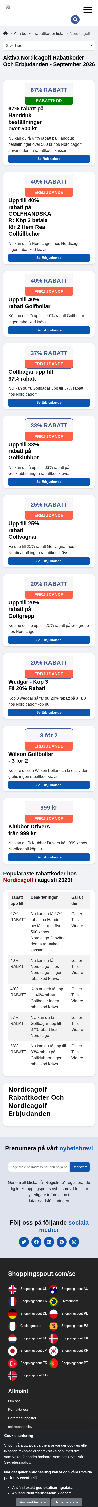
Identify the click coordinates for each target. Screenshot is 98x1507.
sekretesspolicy (20, 1427)
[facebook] (36, 1242)
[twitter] (24, 1242)
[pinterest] (62, 1242)
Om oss (14, 1401)
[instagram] (74, 1242)
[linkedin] (49, 1242)
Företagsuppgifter (22, 1418)
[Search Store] (75, 19)
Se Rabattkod (49, 159)
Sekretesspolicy (17, 1462)
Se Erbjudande (49, 258)
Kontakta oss (18, 1409)
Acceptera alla (67, 1502)
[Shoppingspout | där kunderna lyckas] (41, 8)
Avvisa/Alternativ (33, 1502)
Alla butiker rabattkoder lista (38, 33)
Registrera (80, 1167)
